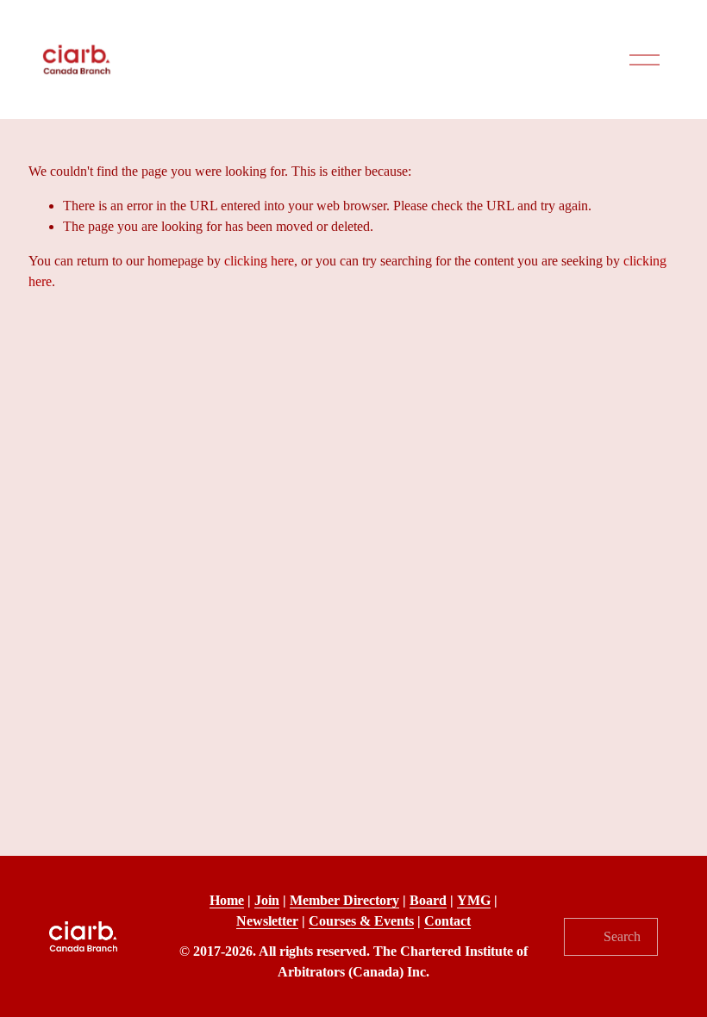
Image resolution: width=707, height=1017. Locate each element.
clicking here (259, 260)
